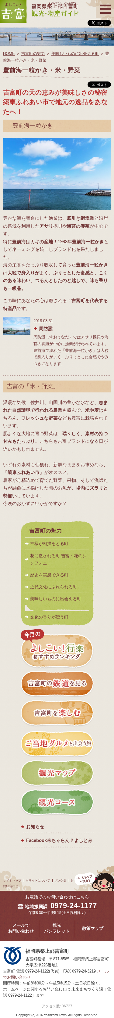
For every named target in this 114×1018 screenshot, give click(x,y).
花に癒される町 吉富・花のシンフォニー (58, 559)
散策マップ (92, 928)
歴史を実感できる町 (49, 574)
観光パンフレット (57, 928)
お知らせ (35, 826)
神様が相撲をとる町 (49, 543)
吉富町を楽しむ (57, 714)
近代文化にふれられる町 (53, 586)
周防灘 (46, 328)
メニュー (105, 4)
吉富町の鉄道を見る (57, 684)
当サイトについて (38, 880)
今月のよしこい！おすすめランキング (57, 649)
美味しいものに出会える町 (75, 53)
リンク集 (60, 880)
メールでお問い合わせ (21, 928)
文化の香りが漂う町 (49, 617)
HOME (9, 53)
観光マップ (57, 773)
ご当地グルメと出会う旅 (57, 743)
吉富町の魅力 (33, 53)
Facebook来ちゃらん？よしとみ (59, 840)
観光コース (57, 803)
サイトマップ (12, 880)
